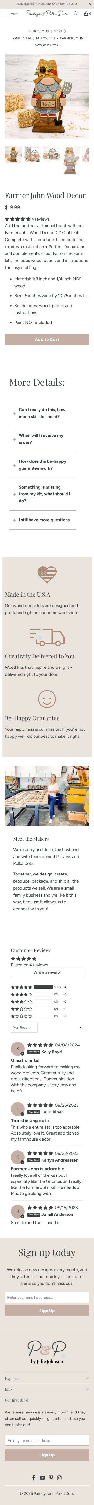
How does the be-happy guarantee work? (42, 465)
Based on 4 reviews (29, 965)
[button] (17, 219)
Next (58, 31)
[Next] (85, 96)
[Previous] (8, 96)
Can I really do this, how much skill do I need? (42, 413)
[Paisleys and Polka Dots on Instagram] (59, 1478)
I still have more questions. (45, 519)
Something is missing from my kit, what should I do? (44, 494)
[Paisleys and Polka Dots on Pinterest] (51, 1478)
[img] (40, 1045)
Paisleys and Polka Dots (54, 1493)
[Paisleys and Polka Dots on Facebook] (34, 1478)
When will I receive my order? (41, 439)
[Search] (76, 13)
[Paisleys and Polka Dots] (47, 13)
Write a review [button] (47, 972)
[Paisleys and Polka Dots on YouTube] (42, 1478)
